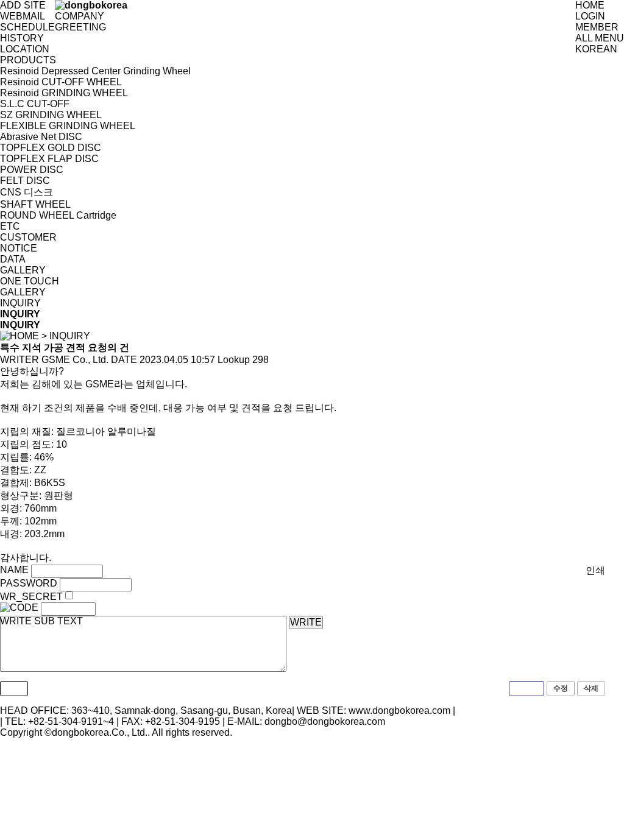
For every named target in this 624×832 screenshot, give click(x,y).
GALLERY (23, 270)
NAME (14, 570)
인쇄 (595, 570)
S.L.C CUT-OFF (34, 104)
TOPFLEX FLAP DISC (49, 158)
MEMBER (597, 27)
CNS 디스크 (26, 192)
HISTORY (22, 38)
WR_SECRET (31, 596)
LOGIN (590, 16)
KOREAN (596, 49)
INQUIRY (20, 303)
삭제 (591, 688)
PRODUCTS (28, 60)
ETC (10, 226)
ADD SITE (23, 5)
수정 (560, 688)
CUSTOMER (28, 237)
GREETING (80, 27)
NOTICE (18, 248)
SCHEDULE (27, 27)
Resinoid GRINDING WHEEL (64, 93)
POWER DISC (31, 169)
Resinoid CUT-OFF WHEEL (61, 82)
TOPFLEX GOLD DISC (50, 148)
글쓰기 (526, 688)
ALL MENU (599, 38)
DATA (13, 259)
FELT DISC (25, 180)
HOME (589, 5)
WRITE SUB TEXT (41, 621)
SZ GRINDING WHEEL (51, 115)
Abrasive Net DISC (41, 137)
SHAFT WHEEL (35, 204)
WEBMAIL (22, 16)
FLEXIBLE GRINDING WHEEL (67, 126)
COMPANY (79, 16)
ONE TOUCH (29, 281)
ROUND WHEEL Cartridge (58, 215)
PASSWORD (28, 583)
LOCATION (24, 49)
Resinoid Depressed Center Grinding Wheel (95, 71)
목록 (14, 688)
